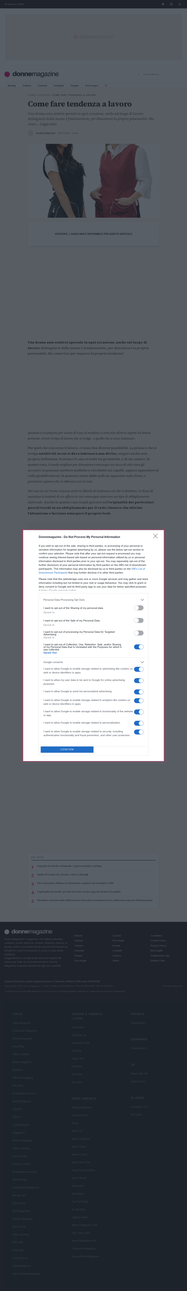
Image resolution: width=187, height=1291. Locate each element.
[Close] (156, 537)
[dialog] (93, 645)
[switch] (139, 607)
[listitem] (93, 600)
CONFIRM (67, 749)
